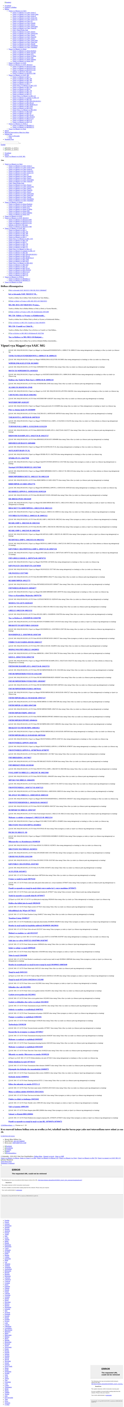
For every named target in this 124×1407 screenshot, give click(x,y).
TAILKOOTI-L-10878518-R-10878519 (24, 417)
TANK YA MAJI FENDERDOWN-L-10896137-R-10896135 (33, 356)
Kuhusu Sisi (8, 134)
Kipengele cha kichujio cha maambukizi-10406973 (29, 1069)
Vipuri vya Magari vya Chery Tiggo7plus (25, 40)
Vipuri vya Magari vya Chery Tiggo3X (24, 28)
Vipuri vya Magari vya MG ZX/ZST (23, 117)
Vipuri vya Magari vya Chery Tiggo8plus (25, 45)
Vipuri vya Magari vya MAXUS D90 (23, 66)
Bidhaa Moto (38, 1156)
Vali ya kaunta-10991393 (19, 1107)
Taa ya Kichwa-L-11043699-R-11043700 (25, 618)
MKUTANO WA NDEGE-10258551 (23, 849)
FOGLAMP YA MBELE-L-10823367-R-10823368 (29, 773)
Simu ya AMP (59, 1156)
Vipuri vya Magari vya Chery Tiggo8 (23, 44)
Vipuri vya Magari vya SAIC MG (19, 75)
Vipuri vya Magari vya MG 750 (22, 91)
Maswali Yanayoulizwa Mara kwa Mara (17, 132)
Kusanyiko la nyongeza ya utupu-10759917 (26, 1032)
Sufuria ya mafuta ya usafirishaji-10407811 (26, 1009)
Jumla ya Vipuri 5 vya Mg (28, 1158)
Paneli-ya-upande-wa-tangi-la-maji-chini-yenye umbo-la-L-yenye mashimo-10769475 (42, 888)
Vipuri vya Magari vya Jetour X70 (22, 54)
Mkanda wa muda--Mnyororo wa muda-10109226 (29, 1054)
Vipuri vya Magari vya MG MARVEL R (24, 104)
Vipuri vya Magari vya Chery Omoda (23, 23)
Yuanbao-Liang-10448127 (19, 918)
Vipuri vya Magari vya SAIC (17, 63)
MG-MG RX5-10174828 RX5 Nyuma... (24, 305)
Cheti (10, 137)
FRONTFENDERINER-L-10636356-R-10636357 (28, 802)
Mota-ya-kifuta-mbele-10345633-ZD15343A (26, 1092)
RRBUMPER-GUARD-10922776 (22, 484)
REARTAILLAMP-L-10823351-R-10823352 (26, 540)
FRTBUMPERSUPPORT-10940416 (23, 720)
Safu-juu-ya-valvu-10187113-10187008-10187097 (28, 940)
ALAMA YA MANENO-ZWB (20, 387)
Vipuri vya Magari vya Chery (18, 11)
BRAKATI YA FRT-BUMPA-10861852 (24, 728)
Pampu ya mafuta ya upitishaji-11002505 (25, 1017)
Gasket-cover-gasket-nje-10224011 (22, 995)
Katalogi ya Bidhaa (10, 7)
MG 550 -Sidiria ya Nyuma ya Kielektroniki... (27, 316)
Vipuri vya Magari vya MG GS (22, 92)
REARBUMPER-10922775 (19, 581)
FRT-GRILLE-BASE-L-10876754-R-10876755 (27, 558)
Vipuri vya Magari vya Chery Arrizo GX (24, 19)
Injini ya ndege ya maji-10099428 (22, 948)
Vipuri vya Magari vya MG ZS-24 (22, 115)
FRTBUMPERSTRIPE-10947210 (22, 713)
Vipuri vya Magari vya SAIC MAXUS (20, 65)
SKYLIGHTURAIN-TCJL (19, 451)
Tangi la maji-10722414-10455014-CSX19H (26, 980)
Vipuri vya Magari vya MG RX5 (22, 108)
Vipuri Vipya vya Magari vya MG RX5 (24, 110)
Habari (7, 131)
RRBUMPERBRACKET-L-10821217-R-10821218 (29, 477)
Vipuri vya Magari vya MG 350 (22, 78)
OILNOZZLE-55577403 (18, 573)
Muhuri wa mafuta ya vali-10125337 (23, 933)
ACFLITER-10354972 (18, 871)
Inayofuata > (9, 1125)
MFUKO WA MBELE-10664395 (22, 780)
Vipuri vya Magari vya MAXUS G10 (23, 68)
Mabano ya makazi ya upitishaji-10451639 (26, 1047)
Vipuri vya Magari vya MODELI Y (23, 127)
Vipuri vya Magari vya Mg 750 (87, 1158)
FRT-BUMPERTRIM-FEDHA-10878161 (25, 689)
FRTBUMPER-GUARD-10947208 (22, 705)
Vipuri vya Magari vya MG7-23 (22, 122)
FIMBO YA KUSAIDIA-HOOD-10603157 (25, 642)
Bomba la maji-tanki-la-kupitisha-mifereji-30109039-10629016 (33, 926)
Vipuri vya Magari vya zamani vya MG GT (25, 98)
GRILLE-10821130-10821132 (20, 610)
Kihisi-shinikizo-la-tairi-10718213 (22, 1062)
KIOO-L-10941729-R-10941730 (21, 657)
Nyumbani (8, 5)
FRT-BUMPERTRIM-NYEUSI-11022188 (25, 674)
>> (14, 1125)
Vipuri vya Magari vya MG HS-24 (23, 103)
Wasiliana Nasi (9, 139)
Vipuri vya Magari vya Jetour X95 (22, 61)
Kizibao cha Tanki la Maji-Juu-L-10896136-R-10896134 (31, 380)
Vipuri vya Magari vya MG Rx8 (22, 111)
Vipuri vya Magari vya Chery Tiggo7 (23, 38)
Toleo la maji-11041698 (18, 955)
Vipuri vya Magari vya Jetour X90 (22, 58)
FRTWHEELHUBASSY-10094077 (22, 588)
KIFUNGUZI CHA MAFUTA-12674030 (25, 566)
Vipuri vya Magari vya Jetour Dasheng (24, 51)
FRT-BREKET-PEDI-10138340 (21, 765)
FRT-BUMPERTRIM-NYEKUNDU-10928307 (27, 681)
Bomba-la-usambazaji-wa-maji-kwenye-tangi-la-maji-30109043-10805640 (38, 965)
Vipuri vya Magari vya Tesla (17, 129)
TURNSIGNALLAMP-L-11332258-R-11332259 (28, 426)
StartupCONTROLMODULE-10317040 (25, 467)
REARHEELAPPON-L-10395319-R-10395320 (27, 491)
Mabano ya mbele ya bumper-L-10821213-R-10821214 (30, 817)
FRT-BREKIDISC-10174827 (20, 758)
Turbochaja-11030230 (17, 1024)
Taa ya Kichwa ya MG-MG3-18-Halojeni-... (26, 337)
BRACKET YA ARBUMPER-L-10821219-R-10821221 (30, 508)
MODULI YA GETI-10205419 (21, 603)
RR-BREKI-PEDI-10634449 (20, 499)
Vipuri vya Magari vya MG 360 (22, 80)
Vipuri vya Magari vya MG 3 (21, 77)
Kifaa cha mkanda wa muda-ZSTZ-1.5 (24, 1084)
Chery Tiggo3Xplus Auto (20, 30)
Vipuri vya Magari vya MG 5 (21, 84)
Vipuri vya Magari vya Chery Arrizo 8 (24, 16)
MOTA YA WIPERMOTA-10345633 (23, 371)
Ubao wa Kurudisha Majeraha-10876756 (25, 596)
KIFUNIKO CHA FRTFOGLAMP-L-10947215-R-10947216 (33, 549)
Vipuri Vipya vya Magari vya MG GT (24, 96)
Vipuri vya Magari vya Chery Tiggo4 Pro (25, 33)
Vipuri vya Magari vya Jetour (17, 49)
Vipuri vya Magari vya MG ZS (21, 113)
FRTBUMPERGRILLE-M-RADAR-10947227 (27, 698)
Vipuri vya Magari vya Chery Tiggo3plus (25, 26)
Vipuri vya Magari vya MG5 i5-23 (23, 118)
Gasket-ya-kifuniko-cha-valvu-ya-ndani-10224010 (28, 1002)
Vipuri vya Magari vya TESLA (18, 124)
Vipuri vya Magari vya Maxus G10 (47, 1158)
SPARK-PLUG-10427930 (19, 458)
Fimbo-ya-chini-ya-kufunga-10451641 (24, 1099)
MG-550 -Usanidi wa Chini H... (21, 326)
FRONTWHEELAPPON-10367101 (23, 743)
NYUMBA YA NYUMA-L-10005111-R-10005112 (28, 516)
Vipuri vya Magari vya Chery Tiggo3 (23, 25)
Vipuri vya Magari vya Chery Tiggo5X (24, 37)
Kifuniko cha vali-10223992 (20, 987)
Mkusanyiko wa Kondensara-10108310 (24, 842)
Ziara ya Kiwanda (14, 136)
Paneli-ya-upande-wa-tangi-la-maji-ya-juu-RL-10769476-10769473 (35, 1122)
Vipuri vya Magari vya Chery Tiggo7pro (24, 42)
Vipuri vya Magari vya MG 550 (22, 87)
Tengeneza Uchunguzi (8, 1163)
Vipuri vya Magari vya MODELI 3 (23, 125)
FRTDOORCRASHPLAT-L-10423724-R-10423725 (29, 666)
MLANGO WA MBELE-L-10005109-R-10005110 (28, 795)
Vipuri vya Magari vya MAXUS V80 (23, 73)
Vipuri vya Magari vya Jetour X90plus (24, 59)
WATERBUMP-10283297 (19, 402)
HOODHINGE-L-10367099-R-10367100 (25, 635)
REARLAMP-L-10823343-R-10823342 (24, 523)
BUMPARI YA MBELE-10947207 (22, 810)
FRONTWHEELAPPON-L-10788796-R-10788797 (29, 750)
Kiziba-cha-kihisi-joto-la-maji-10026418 (24, 903)
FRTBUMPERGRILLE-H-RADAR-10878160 (27, 735)
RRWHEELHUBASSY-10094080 (22, 443)
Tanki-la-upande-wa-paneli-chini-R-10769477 (27, 896)
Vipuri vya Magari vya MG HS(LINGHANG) (26, 101)
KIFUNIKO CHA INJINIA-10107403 (24, 864)
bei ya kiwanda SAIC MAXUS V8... (23, 294)
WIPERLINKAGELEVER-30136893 (23, 363)
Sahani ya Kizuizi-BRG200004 (21, 1114)
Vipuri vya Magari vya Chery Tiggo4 (23, 32)
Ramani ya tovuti (48, 1156)
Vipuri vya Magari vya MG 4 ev (22, 82)
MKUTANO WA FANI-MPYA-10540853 (25, 825)
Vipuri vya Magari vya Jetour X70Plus (24, 56)
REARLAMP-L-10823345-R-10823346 (24, 531)
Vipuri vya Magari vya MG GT (22, 94)
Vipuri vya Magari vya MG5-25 (22, 120)
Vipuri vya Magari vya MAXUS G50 (23, 70)
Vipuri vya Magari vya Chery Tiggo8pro (24, 47)
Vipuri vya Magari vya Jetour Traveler (24, 52)
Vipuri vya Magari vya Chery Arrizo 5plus (25, 14)
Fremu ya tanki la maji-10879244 (22, 879)
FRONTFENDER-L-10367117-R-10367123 (26, 788)
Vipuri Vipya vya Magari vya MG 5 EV (24, 85)
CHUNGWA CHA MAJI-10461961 (23, 395)
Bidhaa (7, 9)
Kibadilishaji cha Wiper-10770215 (22, 911)
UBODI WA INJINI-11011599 (20, 857)
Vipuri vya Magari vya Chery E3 (22, 21)
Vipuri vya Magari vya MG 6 (21, 89)
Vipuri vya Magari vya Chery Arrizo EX (24, 18)
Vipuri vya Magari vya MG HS (22, 99)
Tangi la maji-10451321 (18, 972)
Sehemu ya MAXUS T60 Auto (22, 71)
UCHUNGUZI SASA (8, 1136)
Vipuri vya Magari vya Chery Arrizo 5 (24, 12)
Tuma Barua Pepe (6, 1161)
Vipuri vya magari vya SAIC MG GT (109, 1158)
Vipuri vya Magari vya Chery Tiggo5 (23, 35)
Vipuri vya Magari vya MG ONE (22, 106)
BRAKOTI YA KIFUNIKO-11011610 (23, 625)
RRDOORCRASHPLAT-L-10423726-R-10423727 (29, 436)
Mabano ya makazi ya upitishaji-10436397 (26, 1039)
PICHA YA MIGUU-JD (18, 832)
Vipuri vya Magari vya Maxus (10, 1158)
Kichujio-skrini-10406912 (19, 1077)
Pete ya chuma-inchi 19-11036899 (22, 410)
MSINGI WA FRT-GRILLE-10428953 (24, 650)
